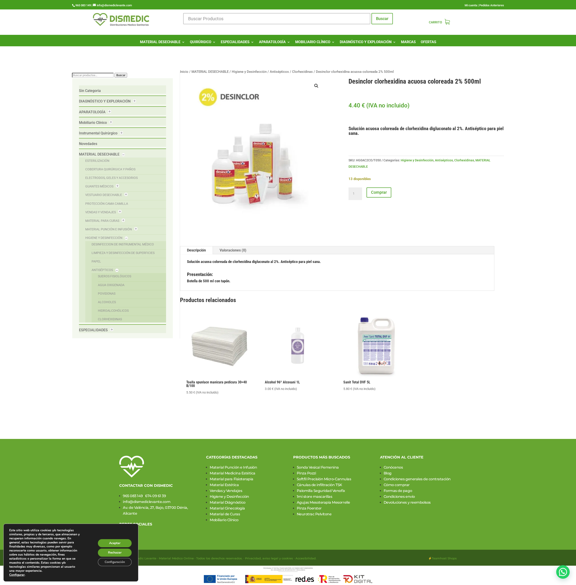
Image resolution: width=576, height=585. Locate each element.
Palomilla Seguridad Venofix (321, 491)
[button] (316, 86)
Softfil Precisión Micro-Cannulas (324, 479)
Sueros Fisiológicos (114, 276)
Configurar (17, 575)
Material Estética (224, 485)
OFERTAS (428, 42)
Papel (96, 261)
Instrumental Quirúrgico (98, 133)
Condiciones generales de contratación (417, 479)
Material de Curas (225, 514)
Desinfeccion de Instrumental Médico (123, 244)
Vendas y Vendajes (100, 212)
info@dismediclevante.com (146, 502)
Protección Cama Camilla (106, 203)
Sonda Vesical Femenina (318, 467)
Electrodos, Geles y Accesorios (111, 178)
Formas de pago (398, 491)
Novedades (88, 144)
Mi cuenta (471, 5)
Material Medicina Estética (232, 473)
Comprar (379, 192)
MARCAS (408, 42)
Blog (388, 473)
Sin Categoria (90, 91)
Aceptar (114, 543)
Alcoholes (107, 302)
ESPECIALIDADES (235, 42)
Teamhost (439, 558)
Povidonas (106, 293)
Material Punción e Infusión (108, 229)
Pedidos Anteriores (491, 5)
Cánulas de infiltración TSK (319, 485)
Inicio (184, 72)
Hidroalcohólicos (113, 310)
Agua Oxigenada (111, 285)
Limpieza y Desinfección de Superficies (123, 253)
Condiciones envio (399, 496)
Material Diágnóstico (227, 502)
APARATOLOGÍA (272, 42)
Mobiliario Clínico (93, 122)
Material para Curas (102, 220)
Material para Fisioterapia (231, 479)
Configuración (115, 562)
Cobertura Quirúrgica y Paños (110, 169)
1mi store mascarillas (314, 496)
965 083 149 (133, 496)
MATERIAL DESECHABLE (160, 42)
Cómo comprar (397, 485)
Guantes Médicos (99, 186)
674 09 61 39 (155, 496)
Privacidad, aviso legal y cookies (269, 558)
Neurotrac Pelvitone (314, 514)
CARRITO (435, 22)
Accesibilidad (305, 558)
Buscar (382, 18)
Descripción (196, 250)
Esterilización (97, 160)
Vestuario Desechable (103, 195)
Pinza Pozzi (306, 473)
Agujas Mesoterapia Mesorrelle (323, 502)
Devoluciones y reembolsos (407, 502)
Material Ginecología (227, 508)
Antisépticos (102, 270)
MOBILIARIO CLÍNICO (312, 42)
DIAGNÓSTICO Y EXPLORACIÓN (366, 42)
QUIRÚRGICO (200, 42)
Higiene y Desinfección (103, 238)
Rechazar (115, 552)
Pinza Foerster (309, 508)
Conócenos (393, 467)
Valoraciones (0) (233, 250)
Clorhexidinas (110, 319)
